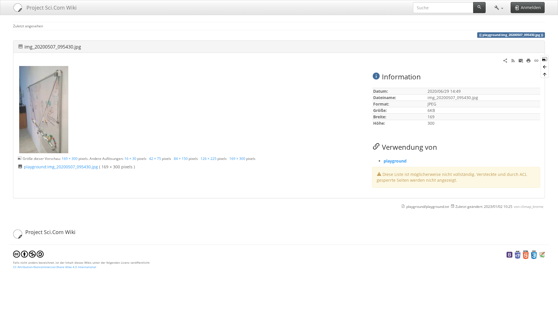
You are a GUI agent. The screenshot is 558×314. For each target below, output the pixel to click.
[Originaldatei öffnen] (43, 109)
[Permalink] (536, 60)
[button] (499, 7)
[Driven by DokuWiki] (542, 254)
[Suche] (479, 7)
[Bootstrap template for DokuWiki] (509, 254)
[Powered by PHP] (518, 254)
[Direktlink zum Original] (544, 58)
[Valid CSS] (534, 254)
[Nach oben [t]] (544, 74)
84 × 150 (181, 158)
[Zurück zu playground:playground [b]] (544, 66)
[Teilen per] (505, 60)
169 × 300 (70, 158)
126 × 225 (209, 158)
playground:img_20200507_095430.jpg (61, 167)
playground (395, 161)
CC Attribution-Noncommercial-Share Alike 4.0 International (54, 267)
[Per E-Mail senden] (520, 60)
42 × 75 (155, 158)
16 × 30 (130, 158)
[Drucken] (528, 60)
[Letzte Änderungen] (513, 60)
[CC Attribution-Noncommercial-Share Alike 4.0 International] (28, 253)
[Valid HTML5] (526, 254)
